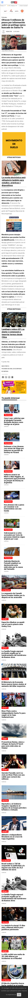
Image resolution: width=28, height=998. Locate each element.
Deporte (5, 619)
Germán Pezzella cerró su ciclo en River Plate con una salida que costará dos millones (13, 776)
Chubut (4, 739)
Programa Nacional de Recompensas (12, 368)
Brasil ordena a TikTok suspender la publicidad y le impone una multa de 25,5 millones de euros (13, 867)
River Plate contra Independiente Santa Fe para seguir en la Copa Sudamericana (13, 714)
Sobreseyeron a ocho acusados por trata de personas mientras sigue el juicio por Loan (14, 536)
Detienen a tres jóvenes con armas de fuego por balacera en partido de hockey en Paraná (14, 449)
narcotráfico (5, 366)
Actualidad (6, 590)
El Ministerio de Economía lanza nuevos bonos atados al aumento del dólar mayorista (14, 684)
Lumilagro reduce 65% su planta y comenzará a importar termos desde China (13, 333)
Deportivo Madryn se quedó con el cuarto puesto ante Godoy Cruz (13, 624)
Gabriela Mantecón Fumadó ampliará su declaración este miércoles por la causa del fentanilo (13, 565)
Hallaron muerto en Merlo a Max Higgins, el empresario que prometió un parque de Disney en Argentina (14, 479)
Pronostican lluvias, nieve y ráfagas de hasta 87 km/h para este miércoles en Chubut (13, 745)
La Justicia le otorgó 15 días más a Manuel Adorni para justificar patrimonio (13, 928)
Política (5, 679)
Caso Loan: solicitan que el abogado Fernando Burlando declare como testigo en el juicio (14, 421)
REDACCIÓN (9, 31)
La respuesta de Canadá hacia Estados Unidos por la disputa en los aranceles (13, 595)
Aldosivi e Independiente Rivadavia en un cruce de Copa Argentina (12, 837)
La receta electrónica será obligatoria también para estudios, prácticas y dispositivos (13, 181)
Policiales (4, 17)
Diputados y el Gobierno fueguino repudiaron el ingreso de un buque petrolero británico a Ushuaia (14, 807)
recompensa (5, 371)
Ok (19, 994)
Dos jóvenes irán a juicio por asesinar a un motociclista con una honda (14, 508)
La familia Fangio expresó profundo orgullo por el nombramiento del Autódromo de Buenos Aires (14, 654)
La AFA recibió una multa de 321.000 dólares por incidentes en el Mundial (13, 956)
